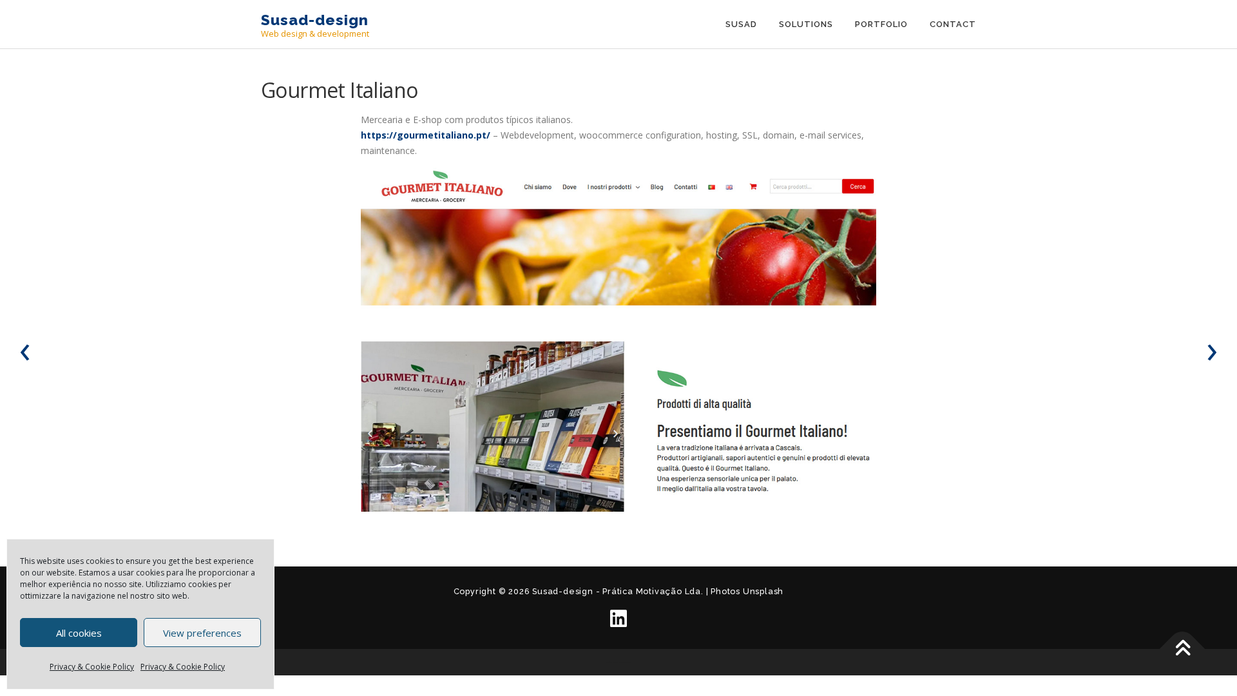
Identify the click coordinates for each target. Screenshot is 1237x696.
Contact (953, 24)
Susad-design (315, 19)
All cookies (79, 632)
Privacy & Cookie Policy (92, 666)
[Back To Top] (1182, 649)
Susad (741, 24)
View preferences (202, 632)
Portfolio (881, 24)
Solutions (806, 24)
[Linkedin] (618, 618)
